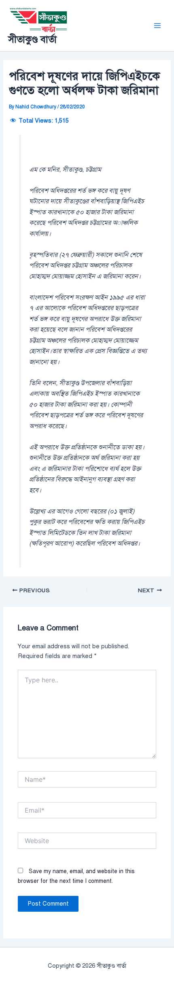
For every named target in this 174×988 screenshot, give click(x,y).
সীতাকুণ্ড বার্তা (32, 39)
